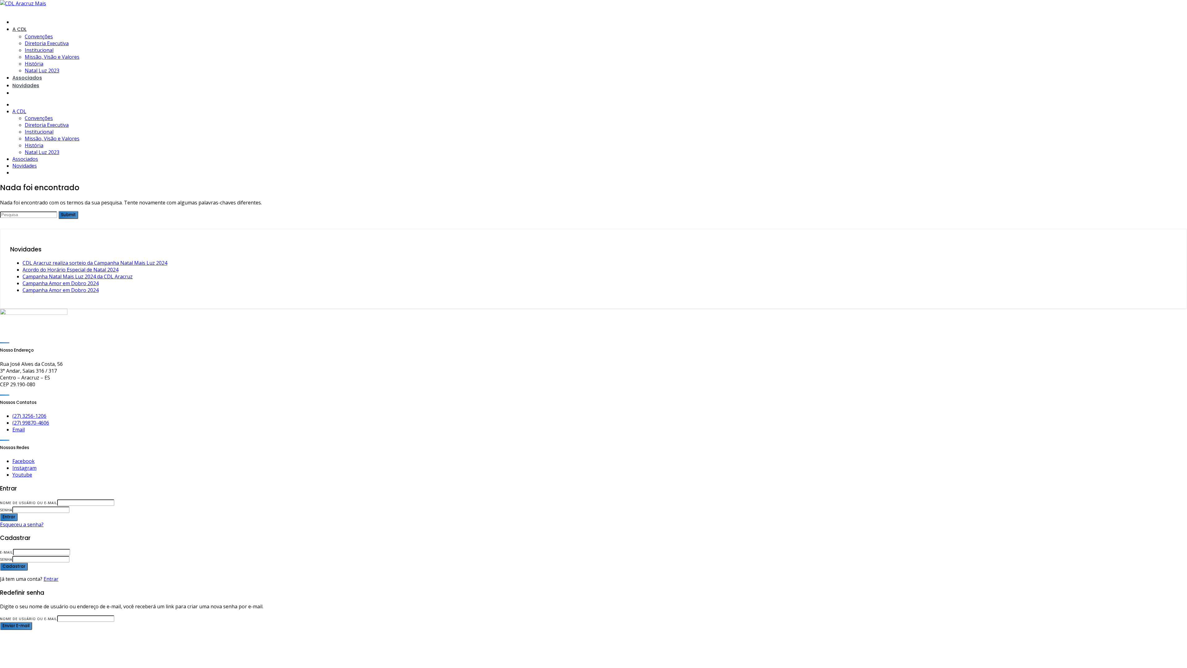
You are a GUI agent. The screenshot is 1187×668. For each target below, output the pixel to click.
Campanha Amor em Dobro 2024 (61, 283)
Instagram (24, 468)
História (34, 63)
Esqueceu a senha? (22, 524)
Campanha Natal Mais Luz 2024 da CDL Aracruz (78, 276)
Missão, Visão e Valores (52, 57)
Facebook (23, 461)
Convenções (39, 36)
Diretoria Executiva (47, 43)
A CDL (19, 29)
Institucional (39, 50)
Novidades (25, 85)
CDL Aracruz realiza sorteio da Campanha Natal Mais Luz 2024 (95, 262)
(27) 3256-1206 (29, 416)
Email (18, 429)
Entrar (51, 579)
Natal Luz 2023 (42, 70)
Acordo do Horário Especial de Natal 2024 (70, 269)
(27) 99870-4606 (30, 422)
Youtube (22, 474)
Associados (27, 77)
